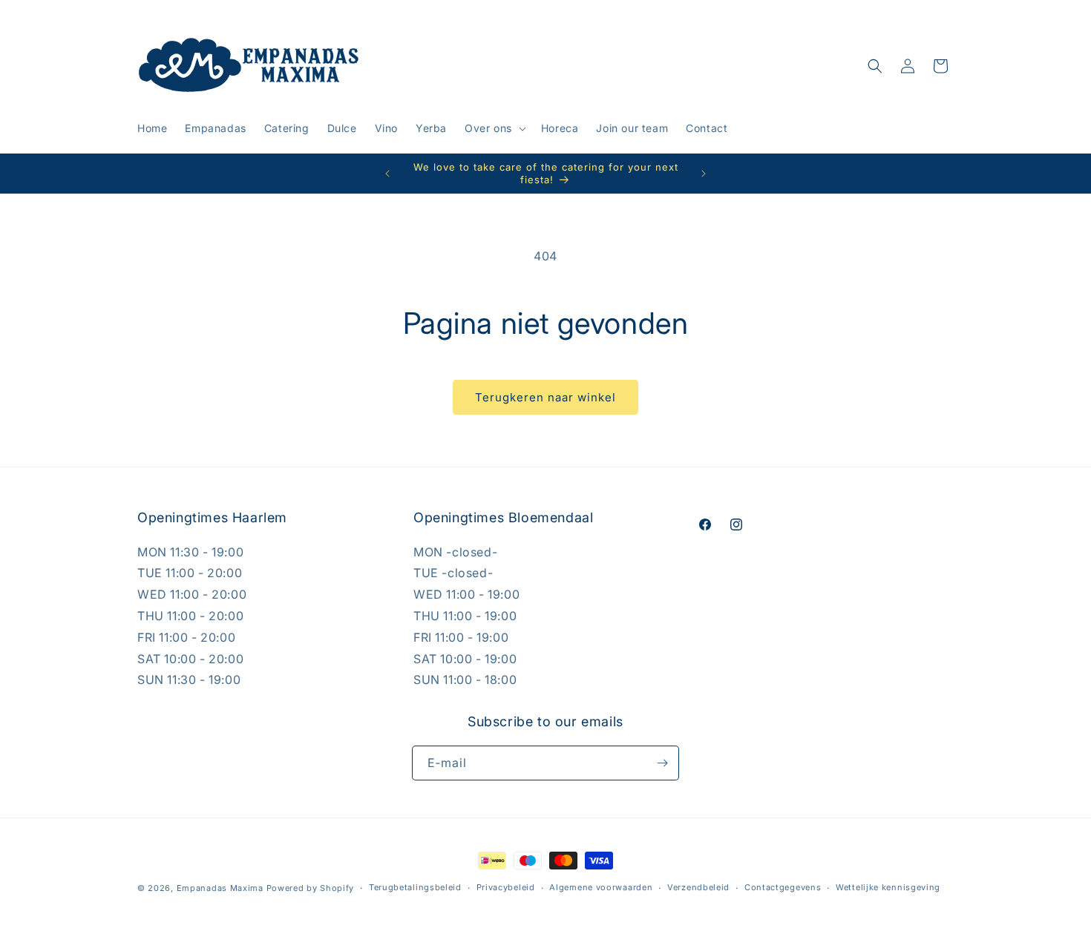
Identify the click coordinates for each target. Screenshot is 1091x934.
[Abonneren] (662, 763)
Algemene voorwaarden (600, 887)
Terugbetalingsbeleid (415, 887)
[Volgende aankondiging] (703, 173)
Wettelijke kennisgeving (888, 887)
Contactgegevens (783, 887)
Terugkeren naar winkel (545, 397)
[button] (494, 128)
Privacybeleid (505, 887)
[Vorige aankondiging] (387, 173)
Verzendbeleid (698, 887)
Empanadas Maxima (220, 888)
